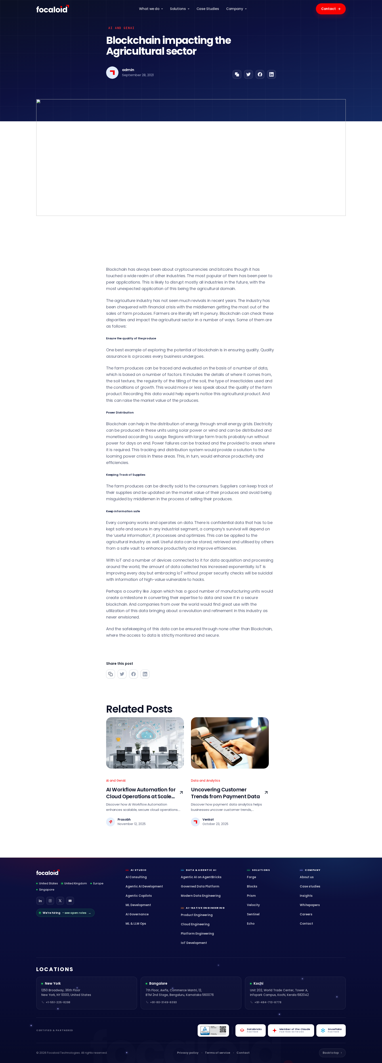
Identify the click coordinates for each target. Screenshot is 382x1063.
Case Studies (208, 8)
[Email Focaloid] (70, 901)
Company (234, 8)
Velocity (253, 905)
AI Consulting (136, 877)
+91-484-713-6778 (267, 1002)
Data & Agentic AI (201, 870)
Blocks (252, 886)
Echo (250, 924)
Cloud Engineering (195, 924)
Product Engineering (197, 915)
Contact (331, 8)
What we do (149, 8)
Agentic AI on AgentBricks (201, 877)
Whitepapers (310, 905)
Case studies (310, 886)
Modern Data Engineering (201, 896)
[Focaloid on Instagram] (50, 901)
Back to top (332, 1053)
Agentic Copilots (139, 896)
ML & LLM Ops (136, 924)
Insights (306, 896)
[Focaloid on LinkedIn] (40, 901)
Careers (306, 914)
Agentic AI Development (144, 886)
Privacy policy (188, 1053)
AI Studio (139, 870)
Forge (251, 877)
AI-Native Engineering (205, 908)
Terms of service (217, 1053)
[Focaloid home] (53, 9)
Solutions (178, 8)
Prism (251, 896)
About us (307, 877)
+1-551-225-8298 (58, 1002)
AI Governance (137, 914)
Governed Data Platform (200, 886)
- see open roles (67, 913)
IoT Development (194, 943)
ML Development (138, 905)
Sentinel (253, 914)
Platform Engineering (197, 934)
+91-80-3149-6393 (163, 1002)
